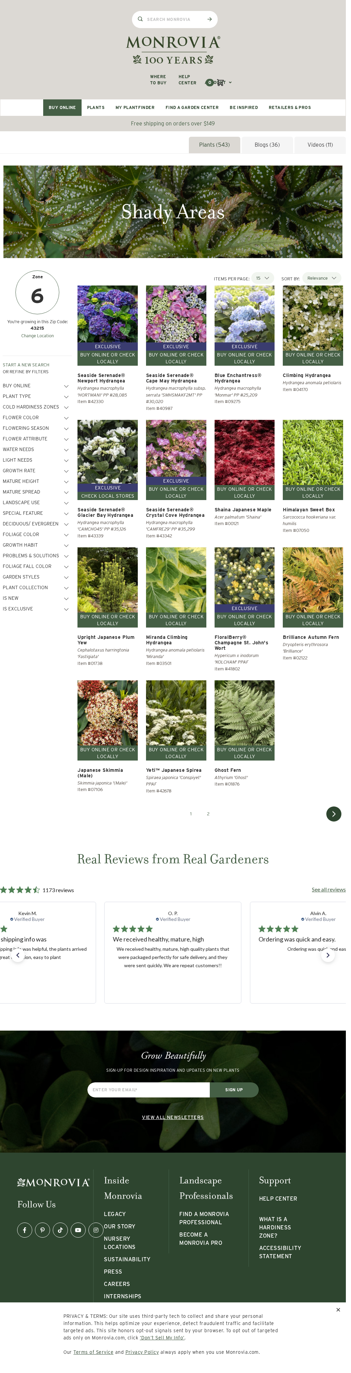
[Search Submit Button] (209, 19)
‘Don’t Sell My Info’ (162, 1337)
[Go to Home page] (173, 50)
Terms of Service (93, 1352)
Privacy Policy (142, 1352)
